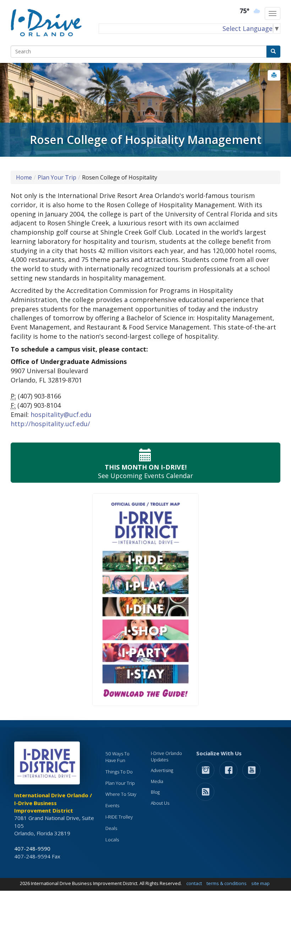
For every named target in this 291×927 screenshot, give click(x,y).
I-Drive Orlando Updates (166, 756)
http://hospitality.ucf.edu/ (50, 423)
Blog (155, 792)
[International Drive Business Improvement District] (48, 764)
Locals (112, 839)
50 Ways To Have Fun (117, 756)
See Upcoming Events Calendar (145, 471)
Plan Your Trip (57, 177)
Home (24, 177)
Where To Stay (120, 794)
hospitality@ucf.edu (61, 414)
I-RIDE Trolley (119, 817)
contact (194, 883)
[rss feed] (205, 791)
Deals (111, 828)
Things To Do (119, 771)
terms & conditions (227, 883)
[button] (274, 75)
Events (112, 805)
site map (260, 883)
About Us (160, 803)
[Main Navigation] (272, 13)
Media (157, 781)
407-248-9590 (32, 848)
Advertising (162, 770)
